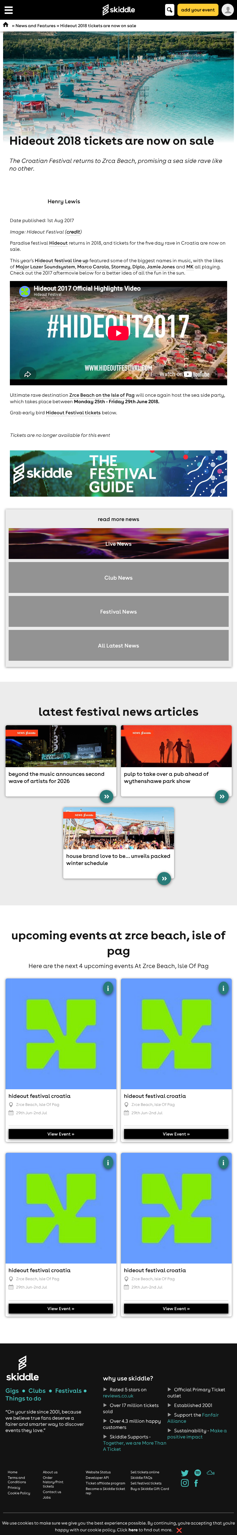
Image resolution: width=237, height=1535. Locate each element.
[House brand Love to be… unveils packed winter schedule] (118, 828)
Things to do (23, 1398)
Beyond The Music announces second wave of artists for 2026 (57, 777)
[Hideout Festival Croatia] (61, 1034)
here (133, 1530)
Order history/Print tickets (53, 1481)
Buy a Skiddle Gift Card (150, 1489)
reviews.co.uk (118, 1396)
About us (50, 1472)
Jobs (47, 1497)
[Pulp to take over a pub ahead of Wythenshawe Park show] (176, 746)
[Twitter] (185, 1475)
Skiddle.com (118, 10)
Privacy (14, 1487)
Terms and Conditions (17, 1479)
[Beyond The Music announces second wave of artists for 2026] (61, 746)
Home (13, 1472)
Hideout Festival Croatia (40, 1095)
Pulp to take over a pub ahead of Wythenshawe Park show (166, 777)
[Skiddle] (23, 1368)
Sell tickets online (145, 1472)
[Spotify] (197, 1475)
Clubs (37, 1391)
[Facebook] (196, 1485)
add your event (198, 10)
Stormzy (120, 267)
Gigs (12, 1391)
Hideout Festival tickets (73, 413)
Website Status (98, 1472)
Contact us (52, 1492)
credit (73, 232)
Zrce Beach (26, 1104)
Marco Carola (93, 267)
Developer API (97, 1477)
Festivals (68, 1391)
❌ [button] (179, 1530)
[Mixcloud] (210, 1475)
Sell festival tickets (146, 1483)
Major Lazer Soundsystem (45, 267)
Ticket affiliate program (105, 1483)
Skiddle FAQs (141, 1477)
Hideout (58, 243)
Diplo (138, 267)
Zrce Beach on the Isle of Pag (102, 395)
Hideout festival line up (62, 261)
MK (189, 267)
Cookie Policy (19, 1493)
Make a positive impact (197, 1434)
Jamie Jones (161, 267)
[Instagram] (185, 1485)
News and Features (35, 25)
